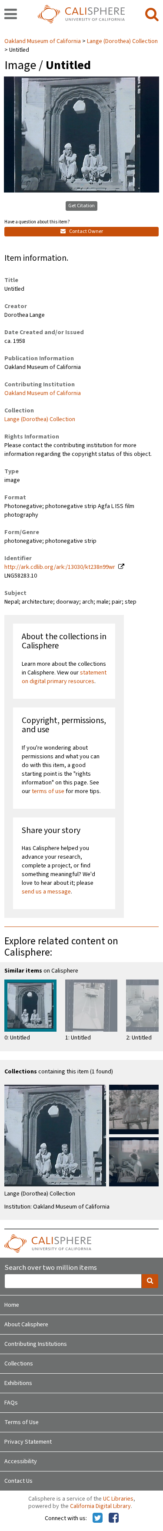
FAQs (11, 1402)
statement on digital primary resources (64, 677)
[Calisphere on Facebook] (114, 1518)
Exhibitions (18, 1383)
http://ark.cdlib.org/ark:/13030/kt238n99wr (59, 567)
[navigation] (10, 14)
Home (11, 1305)
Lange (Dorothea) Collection (122, 41)
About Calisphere (26, 1324)
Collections (18, 1363)
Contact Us (18, 1481)
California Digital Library (100, 1506)
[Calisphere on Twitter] (98, 1518)
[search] (152, 14)
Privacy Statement (28, 1442)
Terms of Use (21, 1422)
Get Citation (81, 205)
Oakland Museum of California (43, 41)
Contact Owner (85, 231)
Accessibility (20, 1461)
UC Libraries (118, 1498)
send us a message (46, 891)
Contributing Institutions (35, 1344)
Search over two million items (50, 1268)
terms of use (48, 791)
